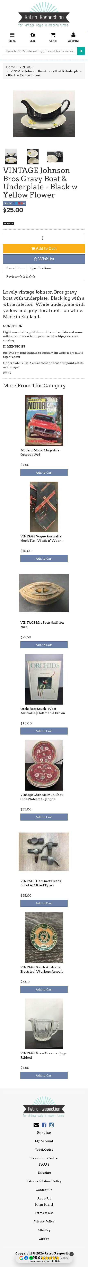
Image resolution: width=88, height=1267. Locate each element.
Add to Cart (46, 248)
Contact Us (44, 1189)
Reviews (12, 276)
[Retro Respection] (44, 13)
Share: (8, 203)
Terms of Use (44, 1212)
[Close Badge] (72, 1254)
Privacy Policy (44, 1221)
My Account (44, 1141)
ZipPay (44, 1238)
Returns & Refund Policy (44, 1181)
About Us (44, 1198)
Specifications (40, 268)
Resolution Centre (44, 1158)
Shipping (44, 1172)
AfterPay (44, 1230)
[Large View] (11, 157)
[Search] (81, 51)
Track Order (44, 1149)
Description (15, 268)
